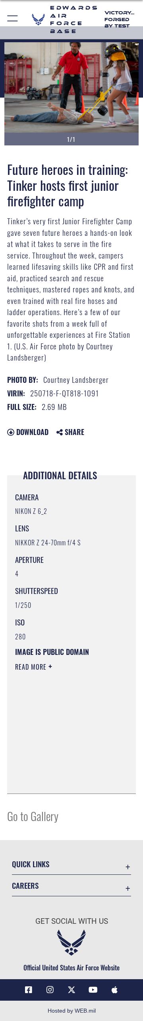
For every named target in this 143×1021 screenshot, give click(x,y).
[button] (13, 19)
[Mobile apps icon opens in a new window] (114, 990)
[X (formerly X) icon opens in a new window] (71, 990)
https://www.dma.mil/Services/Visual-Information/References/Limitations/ (63, 779)
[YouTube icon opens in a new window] (93, 990)
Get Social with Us (71, 921)
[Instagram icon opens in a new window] (50, 990)
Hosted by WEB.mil (72, 1010)
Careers (25, 885)
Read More (31, 667)
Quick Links (30, 864)
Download (31, 432)
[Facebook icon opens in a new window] (29, 990)
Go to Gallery (32, 815)
